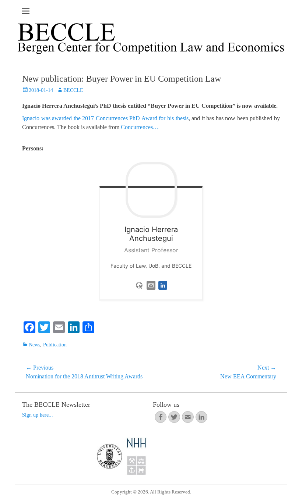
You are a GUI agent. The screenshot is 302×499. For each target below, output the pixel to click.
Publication (55, 344)
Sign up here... (37, 415)
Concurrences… (140, 127)
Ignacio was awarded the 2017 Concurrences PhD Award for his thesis (105, 118)
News (34, 344)
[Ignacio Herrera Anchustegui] (151, 190)
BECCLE (73, 90)
